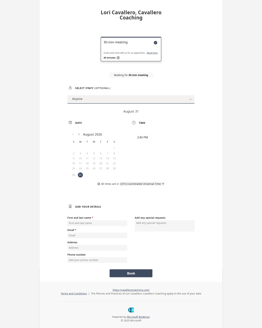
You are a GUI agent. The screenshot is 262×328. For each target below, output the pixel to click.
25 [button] (87, 168)
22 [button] (114, 163)
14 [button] (107, 158)
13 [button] (100, 158)
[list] (131, 52)
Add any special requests (150, 217)
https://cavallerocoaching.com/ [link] (131, 290)
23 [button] (73, 168)
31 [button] (80, 175)
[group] (162, 138)
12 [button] (94, 158)
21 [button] (107, 163)
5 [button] (94, 153)
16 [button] (73, 163)
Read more (152, 53)
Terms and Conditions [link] (74, 293)
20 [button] (100, 163)
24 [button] (80, 168)
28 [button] (107, 168)
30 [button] (73, 175)
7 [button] (107, 153)
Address (72, 242)
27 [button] (100, 168)
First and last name (79, 217)
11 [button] (87, 158)
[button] (73, 134)
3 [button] (80, 153)
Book (131, 273)
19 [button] (94, 163)
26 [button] (94, 168)
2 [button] (73, 153)
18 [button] (87, 163)
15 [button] (114, 158)
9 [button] (73, 158)
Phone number (76, 254)
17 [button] (80, 163)
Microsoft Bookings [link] (138, 317)
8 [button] (114, 153)
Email (70, 230)
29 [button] (114, 168)
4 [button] (87, 153)
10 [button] (80, 158)
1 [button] (114, 148)
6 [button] (100, 153)
